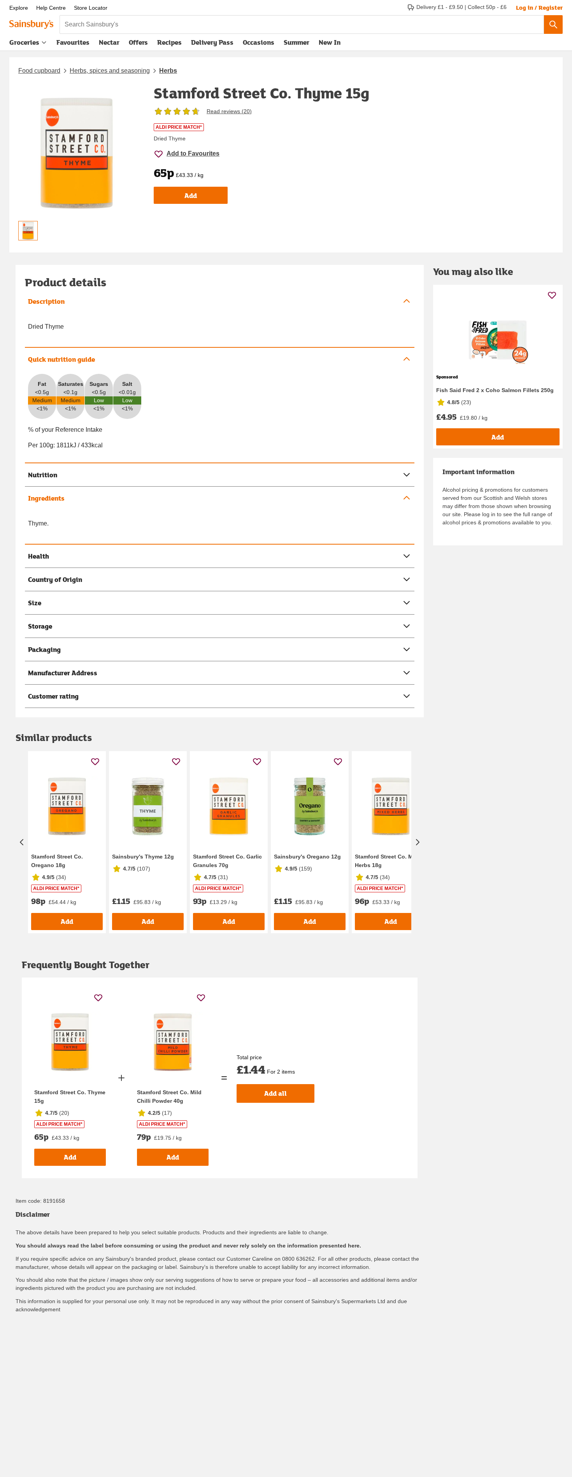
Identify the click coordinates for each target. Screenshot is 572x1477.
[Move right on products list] (417, 842)
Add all (275, 1093)
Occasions (258, 42)
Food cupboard (39, 70)
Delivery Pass (212, 44)
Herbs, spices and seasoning (110, 70)
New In (329, 42)
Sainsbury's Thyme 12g (143, 856)
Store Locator (90, 8)
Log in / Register (539, 7)
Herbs (168, 70)
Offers (138, 42)
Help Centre (51, 8)
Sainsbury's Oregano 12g (307, 856)
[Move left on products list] (22, 842)
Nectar (109, 42)
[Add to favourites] (95, 761)
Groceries (24, 42)
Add (190, 195)
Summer (296, 42)
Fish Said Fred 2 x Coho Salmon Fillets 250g (495, 390)
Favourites (72, 42)
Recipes (169, 42)
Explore (18, 8)
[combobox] (302, 24)
